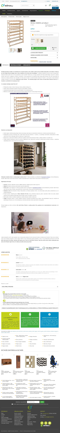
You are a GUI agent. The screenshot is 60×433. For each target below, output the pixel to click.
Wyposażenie (33, 10)
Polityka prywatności (18, 416)
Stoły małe (32, 345)
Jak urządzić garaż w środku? (35, 397)
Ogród (18, 10)
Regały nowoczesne (6, 343)
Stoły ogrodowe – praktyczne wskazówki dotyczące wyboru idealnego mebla (22, 380)
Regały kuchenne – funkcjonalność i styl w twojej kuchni (49, 380)
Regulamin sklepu (31, 416)
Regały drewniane (33, 336)
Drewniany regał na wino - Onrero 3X (24, 258)
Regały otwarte (5, 345)
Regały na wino (5, 336)
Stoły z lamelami (5, 341)
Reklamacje (29, 423)
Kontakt (7, 1)
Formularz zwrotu (5, 423)
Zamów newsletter (21, 402)
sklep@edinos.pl (24, 1)
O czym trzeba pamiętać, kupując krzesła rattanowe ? (7, 397)
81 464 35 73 (46, 413)
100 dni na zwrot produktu (37, 52)
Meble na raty (17, 420)
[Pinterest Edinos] (49, 423)
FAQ (28, 420)
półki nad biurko (20, 331)
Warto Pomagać (4, 417)
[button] (34, 5)
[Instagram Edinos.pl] (45, 423)
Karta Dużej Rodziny (18, 421)
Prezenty (9, 13)
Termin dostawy (17, 414)
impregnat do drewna (46, 176)
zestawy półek (31, 331)
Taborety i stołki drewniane (49, 339)
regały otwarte (7, 332)
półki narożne (25, 331)
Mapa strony (30, 424)
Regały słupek (19, 343)
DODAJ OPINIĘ (49, 61)
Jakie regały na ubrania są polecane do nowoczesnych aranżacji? (21, 388)
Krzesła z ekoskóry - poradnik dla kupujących (49, 397)
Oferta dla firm (4, 420)
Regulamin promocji (31, 417)
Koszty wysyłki (17, 413)
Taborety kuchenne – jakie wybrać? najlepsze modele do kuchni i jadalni (8, 384)
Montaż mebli (34, 57)
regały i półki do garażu (39, 331)
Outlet (3, 13)
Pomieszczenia (11, 10)
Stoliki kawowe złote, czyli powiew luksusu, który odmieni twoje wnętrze (8, 388)
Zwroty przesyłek (18, 419)
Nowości (41, 10)
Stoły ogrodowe (19, 339)
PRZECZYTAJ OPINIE (42, 61)
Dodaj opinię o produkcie (7, 286)
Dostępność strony (18, 424)
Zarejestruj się (55, 1)
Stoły (31, 341)
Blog (2, 413)
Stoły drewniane (33, 343)
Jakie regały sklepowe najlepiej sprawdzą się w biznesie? (49, 385)
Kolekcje (54, 10)
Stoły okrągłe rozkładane (21, 341)
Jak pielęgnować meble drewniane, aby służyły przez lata (21, 384)
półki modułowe (47, 331)
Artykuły (29, 413)
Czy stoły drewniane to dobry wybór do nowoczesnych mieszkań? (49, 388)
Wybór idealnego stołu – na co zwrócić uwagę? (8, 381)
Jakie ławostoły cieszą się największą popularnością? (49, 393)
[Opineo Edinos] (45, 425)
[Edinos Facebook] (42, 423)
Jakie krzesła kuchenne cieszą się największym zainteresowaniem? (22, 392)
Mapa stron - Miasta (31, 421)
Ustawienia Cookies (18, 417)
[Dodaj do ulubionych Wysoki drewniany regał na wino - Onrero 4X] (48, 48)
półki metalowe (13, 331)
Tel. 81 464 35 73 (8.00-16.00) (15, 1)
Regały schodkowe (33, 339)
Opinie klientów (17, 423)
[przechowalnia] (46, 5)
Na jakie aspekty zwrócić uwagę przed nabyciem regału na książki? (36, 384)
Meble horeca (18, 345)
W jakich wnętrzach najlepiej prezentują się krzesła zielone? (8, 393)
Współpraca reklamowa (6, 419)
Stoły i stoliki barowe (48, 341)
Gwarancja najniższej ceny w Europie (39, 55)
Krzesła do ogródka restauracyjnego (6, 339)
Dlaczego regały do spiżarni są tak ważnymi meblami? (36, 381)
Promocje (47, 10)
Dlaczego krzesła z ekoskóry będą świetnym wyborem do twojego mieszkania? (21, 396)
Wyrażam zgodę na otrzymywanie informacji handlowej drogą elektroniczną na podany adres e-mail (30, 404)
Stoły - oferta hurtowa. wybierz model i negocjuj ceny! (22, 336)
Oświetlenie (25, 10)
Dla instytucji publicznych (6, 421)
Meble (4, 10)
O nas (3, 1)
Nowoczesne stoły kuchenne (49, 345)
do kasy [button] (55, 7)
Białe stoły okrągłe (47, 343)
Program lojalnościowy (32, 414)
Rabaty (28, 419)
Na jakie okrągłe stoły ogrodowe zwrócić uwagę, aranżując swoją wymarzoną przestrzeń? (36, 392)
